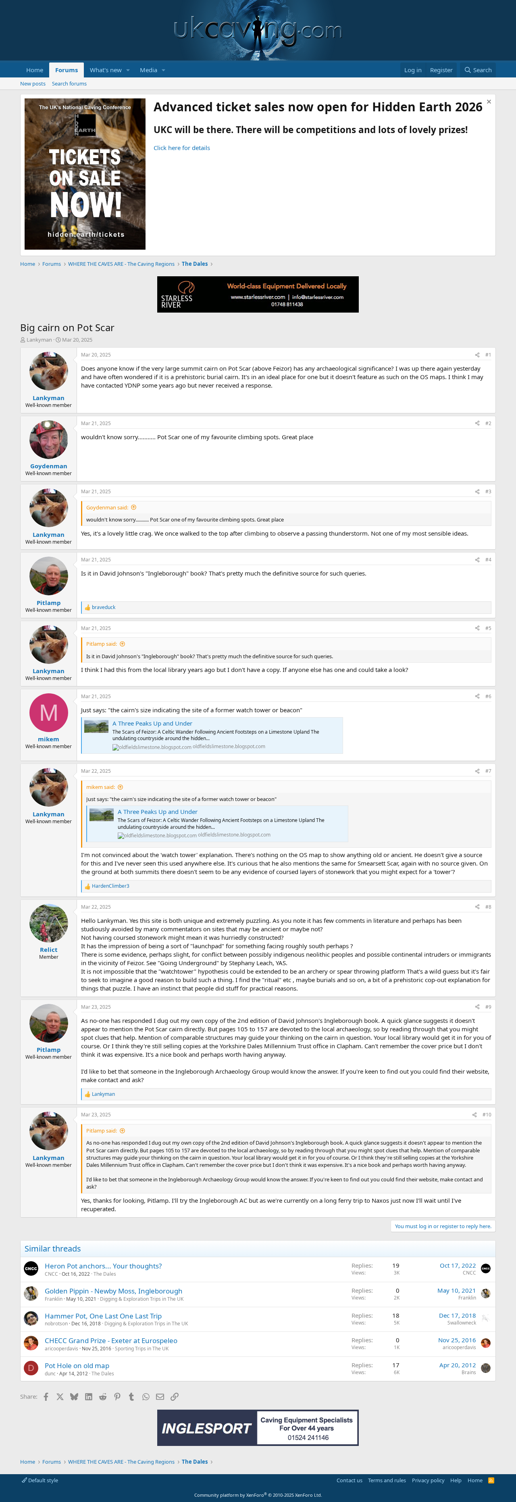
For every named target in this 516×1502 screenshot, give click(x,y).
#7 (488, 771)
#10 (487, 1114)
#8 (488, 906)
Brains (469, 1372)
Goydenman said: (107, 507)
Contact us (349, 1480)
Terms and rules (387, 1480)
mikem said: (100, 787)
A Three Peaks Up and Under (152, 723)
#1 (488, 354)
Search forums (69, 83)
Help (456, 1480)
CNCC (51, 1273)
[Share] (477, 355)
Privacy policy (428, 1480)
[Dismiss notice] (488, 102)
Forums (66, 70)
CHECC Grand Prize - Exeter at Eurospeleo (111, 1340)
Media (148, 70)
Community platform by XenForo (258, 1495)
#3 (488, 491)
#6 (488, 696)
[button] (128, 70)
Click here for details (182, 148)
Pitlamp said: (101, 643)
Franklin (53, 1298)
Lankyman (39, 339)
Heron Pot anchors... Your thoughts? (103, 1265)
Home (34, 70)
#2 (488, 423)
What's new (106, 70)
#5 (488, 628)
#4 (488, 559)
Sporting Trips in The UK (142, 1348)
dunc (50, 1373)
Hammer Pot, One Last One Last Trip (103, 1316)
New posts (33, 83)
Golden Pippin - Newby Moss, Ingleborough (114, 1290)
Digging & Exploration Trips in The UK (141, 1298)
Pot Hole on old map (77, 1365)
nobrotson (56, 1323)
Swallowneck (461, 1322)
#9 (488, 1006)
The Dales (105, 1273)
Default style (42, 1480)
